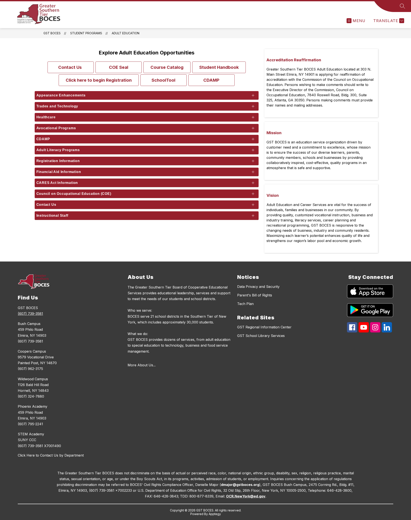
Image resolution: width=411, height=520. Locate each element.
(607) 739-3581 (30, 313)
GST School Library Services (261, 336)
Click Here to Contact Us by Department (51, 455)
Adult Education (125, 33)
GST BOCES (52, 33)
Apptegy (215, 514)
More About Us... (142, 365)
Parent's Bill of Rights (254, 295)
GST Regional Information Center (264, 327)
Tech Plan (245, 304)
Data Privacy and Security (258, 286)
